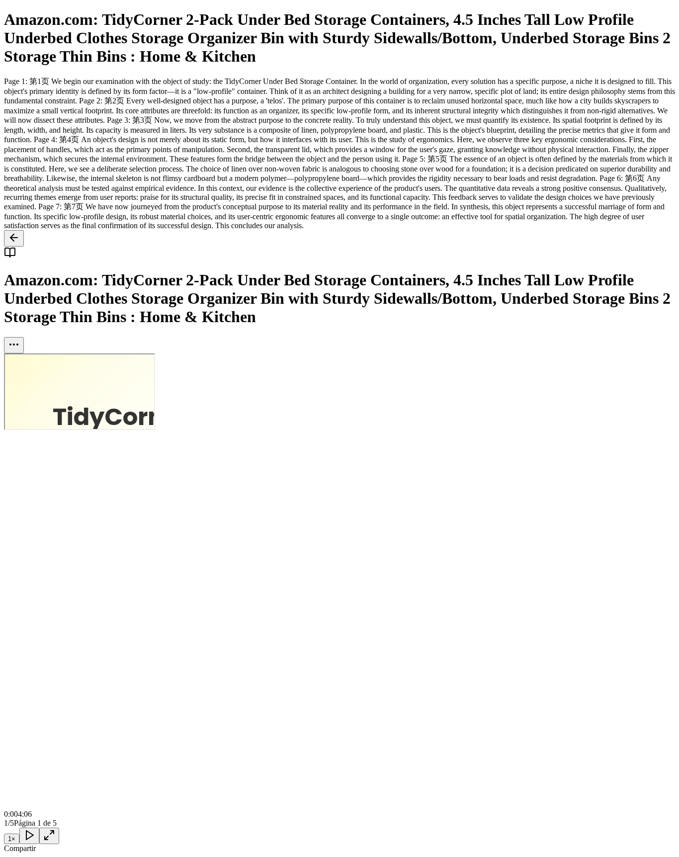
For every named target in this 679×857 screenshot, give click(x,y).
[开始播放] (29, 836)
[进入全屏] (49, 836)
